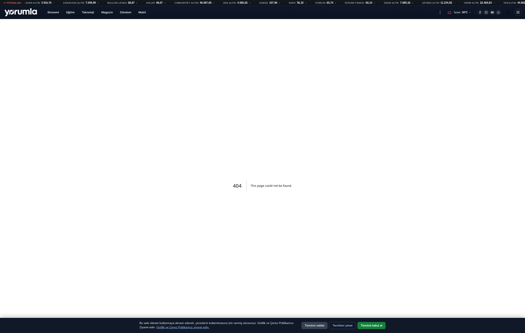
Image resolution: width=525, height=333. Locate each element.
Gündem (125, 12)
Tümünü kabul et (371, 325)
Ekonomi (53, 12)
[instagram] (486, 12)
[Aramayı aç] (507, 12)
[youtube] (492, 12)
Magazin (107, 12)
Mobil (142, 12)
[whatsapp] (498, 12)
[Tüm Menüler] (518, 12)
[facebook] (480, 12)
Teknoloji (88, 12)
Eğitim (70, 12)
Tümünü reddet (314, 325)
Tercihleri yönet (342, 325)
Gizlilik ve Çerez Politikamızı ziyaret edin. (182, 327)
